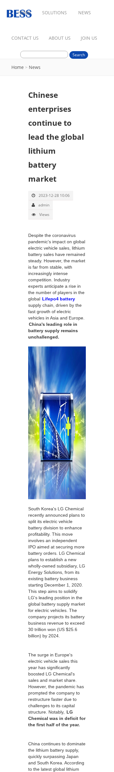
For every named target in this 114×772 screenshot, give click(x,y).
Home (17, 67)
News (35, 67)
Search (79, 54)
